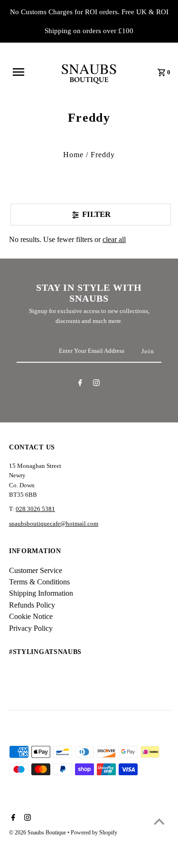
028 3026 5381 (35, 509)
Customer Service (35, 570)
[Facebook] (80, 384)
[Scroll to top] (159, 823)
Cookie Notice (31, 616)
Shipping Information (41, 593)
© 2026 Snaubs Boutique (38, 832)
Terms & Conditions (39, 582)
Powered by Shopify (94, 832)
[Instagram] (96, 384)
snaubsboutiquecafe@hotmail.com (53, 523)
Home (73, 155)
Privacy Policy (31, 628)
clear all (114, 239)
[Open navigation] (22, 72)
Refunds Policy (32, 605)
